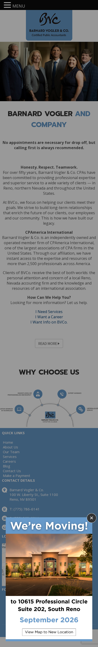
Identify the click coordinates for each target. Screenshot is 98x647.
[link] (49, 579)
